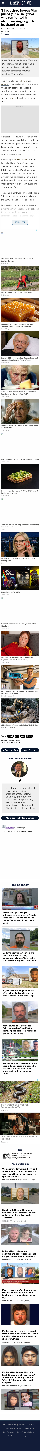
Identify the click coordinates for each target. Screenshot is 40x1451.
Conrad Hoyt (7, 1221)
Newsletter (9, 1428)
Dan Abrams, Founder (24, 1436)
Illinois (24, 81)
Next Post (28, 750)
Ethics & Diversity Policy (25, 1432)
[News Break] (19, 743)
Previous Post (12, 750)
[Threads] (12, 743)
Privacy (18, 1428)
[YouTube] (2, 743)
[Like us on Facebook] (5, 743)
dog (13, 98)
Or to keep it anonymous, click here (21, 1157)
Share (6, 34)
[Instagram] (10, 743)
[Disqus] (20, 851)
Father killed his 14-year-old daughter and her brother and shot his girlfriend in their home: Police (19, 1254)
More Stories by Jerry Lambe (20, 818)
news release (21, 159)
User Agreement (9, 1432)
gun (22, 736)
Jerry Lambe (6, 28)
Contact (11, 1436)
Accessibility (27, 1428)
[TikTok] (7, 743)
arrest (10, 736)
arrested (5, 84)
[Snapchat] (17, 743)
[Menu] (3, 3)
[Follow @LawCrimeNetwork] (14, 743)
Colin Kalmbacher (9, 1180)
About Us (22, 1425)
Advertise (31, 1425)
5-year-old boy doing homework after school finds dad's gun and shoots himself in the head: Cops (19, 993)
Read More (20, 222)
